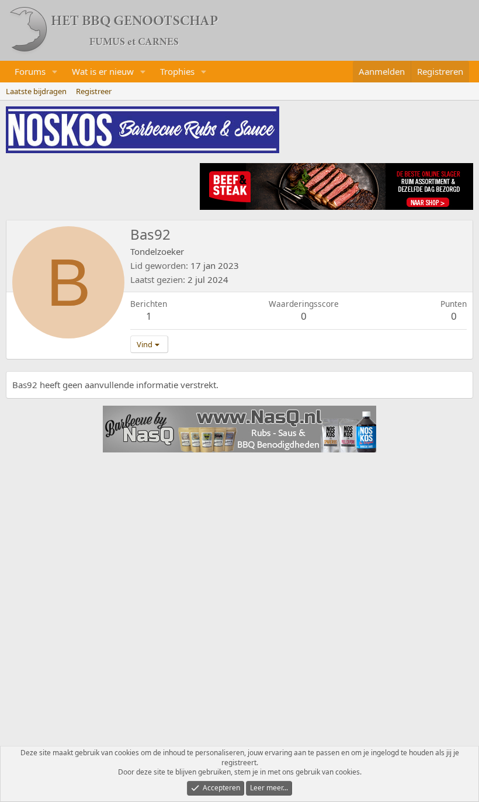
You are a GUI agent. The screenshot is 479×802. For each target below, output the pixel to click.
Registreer (94, 91)
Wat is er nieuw (103, 71)
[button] (55, 71)
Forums (30, 71)
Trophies (177, 71)
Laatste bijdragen (36, 91)
